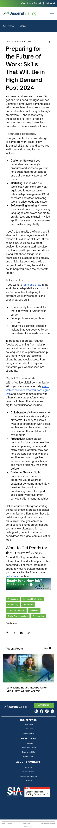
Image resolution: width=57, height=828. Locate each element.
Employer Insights (28, 752)
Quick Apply (28, 724)
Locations (28, 780)
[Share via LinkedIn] (21, 632)
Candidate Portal (31, 3)
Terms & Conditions (7, 823)
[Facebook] (41, 711)
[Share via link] (28, 632)
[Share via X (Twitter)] (14, 632)
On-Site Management (28, 748)
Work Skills (28, 604)
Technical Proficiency (32, 599)
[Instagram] (47, 711)
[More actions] (49, 41)
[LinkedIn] (36, 711)
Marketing (34, 610)
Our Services (28, 743)
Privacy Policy (26, 823)
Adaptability (13, 604)
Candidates (11, 623)
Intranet (50, 3)
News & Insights (28, 733)
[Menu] (51, 13)
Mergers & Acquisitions (28, 776)
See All (47, 648)
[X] (52, 711)
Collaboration (38, 616)
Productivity (13, 599)
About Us (28, 767)
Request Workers (28, 756)
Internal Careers (28, 772)
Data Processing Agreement (48, 823)
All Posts (8, 26)
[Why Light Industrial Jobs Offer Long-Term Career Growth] (28, 668)
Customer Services (16, 610)
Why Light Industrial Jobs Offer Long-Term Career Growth (27, 689)
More (22, 26)
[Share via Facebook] (7, 632)
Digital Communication (18, 616)
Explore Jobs (28, 729)
